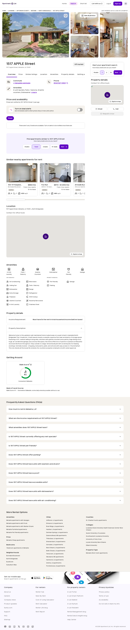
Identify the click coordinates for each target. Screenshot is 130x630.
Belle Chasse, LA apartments (55, 550)
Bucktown (9, 561)
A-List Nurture (72, 604)
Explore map (77, 254)
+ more (34, 92)
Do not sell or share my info (109, 604)
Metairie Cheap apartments (15, 540)
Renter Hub (40, 592)
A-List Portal (71, 592)
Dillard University (91, 545)
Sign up (118, 3)
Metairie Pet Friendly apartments (17, 532)
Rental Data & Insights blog (77, 615)
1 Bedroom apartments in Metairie (17, 548)
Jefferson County (23, 10)
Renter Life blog (42, 608)
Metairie (34, 10)
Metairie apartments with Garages (17, 520)
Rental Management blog (76, 611)
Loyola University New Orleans (96, 542)
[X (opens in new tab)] (19, 626)
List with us (98, 4)
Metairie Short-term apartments (97, 553)
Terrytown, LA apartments (55, 553)
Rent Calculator (41, 604)
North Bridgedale (45, 10)
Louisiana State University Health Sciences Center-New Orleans (104, 529)
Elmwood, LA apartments (54, 523)
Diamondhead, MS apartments (56, 535)
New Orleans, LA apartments (55, 547)
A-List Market (72, 600)
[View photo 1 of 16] (35, 34)
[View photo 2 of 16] (84, 47)
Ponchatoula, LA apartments (55, 566)
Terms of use (104, 596)
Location (43, 74)
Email (100, 109)
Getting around (83, 74)
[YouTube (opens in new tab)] (23, 626)
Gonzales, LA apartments (54, 544)
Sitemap (7, 619)
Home (4, 10)
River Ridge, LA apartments (55, 526)
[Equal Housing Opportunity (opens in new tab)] (5, 626)
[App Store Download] (36, 578)
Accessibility (103, 600)
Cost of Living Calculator (45, 600)
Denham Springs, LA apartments (57, 532)
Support (7, 611)
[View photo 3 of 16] (84, 23)
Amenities (54, 74)
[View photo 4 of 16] (114, 34)
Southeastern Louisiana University (97, 536)
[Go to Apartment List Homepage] (9, 3)
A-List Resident (73, 608)
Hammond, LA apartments (54, 560)
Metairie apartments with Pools (16, 523)
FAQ (5, 615)
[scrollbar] (45, 199)
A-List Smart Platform (75, 596)
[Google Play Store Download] (48, 578)
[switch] (45, 110)
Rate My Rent (41, 596)
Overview (12, 74)
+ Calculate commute (21, 83)
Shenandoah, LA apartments (55, 541)
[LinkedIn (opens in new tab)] (10, 626)
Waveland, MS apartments (55, 557)
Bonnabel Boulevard (13, 555)
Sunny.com (8, 608)
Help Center (71, 619)
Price (21, 74)
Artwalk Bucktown (82, 185)
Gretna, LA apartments (53, 563)
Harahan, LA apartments (54, 529)
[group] (21, 172)
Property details (67, 74)
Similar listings (31, 74)
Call (116, 109)
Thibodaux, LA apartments (55, 538)
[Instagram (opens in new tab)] (28, 626)
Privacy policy (104, 592)
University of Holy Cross (94, 539)
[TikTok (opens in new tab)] (33, 626)
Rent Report (40, 611)
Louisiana (11, 10)
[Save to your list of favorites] (66, 16)
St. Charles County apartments (96, 520)
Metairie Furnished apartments (16, 529)
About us (7, 592)
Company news (10, 600)
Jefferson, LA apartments (54, 520)
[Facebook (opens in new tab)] (14, 626)
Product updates (10, 604)
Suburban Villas (11, 565)
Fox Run (44, 185)
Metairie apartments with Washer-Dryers (20, 526)
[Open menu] (126, 4)
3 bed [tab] (10, 118)
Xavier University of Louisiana (95, 533)
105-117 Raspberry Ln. (17, 185)
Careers (7, 596)
